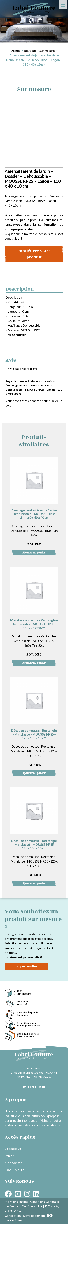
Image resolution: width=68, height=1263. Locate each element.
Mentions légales (16, 1201)
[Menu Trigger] (63, 4)
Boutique (30, 50)
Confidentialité (32, 1206)
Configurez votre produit (34, 254)
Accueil (16, 50)
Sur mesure (47, 50)
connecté (34, 401)
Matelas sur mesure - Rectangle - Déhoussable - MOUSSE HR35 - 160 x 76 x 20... (34, 637)
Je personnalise (26, 966)
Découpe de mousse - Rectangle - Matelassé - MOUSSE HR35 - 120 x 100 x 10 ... (34, 748)
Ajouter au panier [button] (34, 553)
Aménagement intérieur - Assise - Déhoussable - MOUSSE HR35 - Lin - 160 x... (34, 527)
